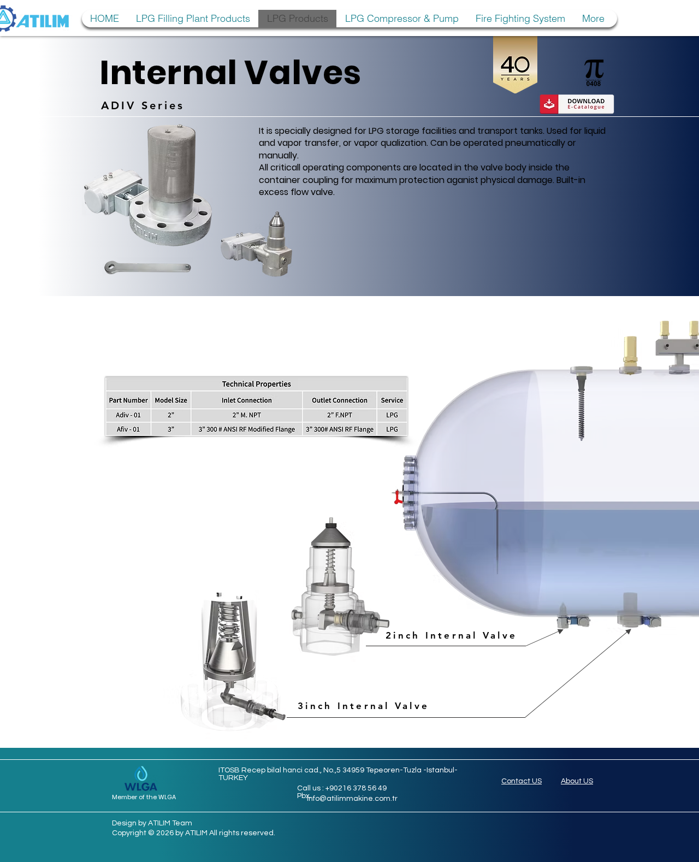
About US (577, 781)
